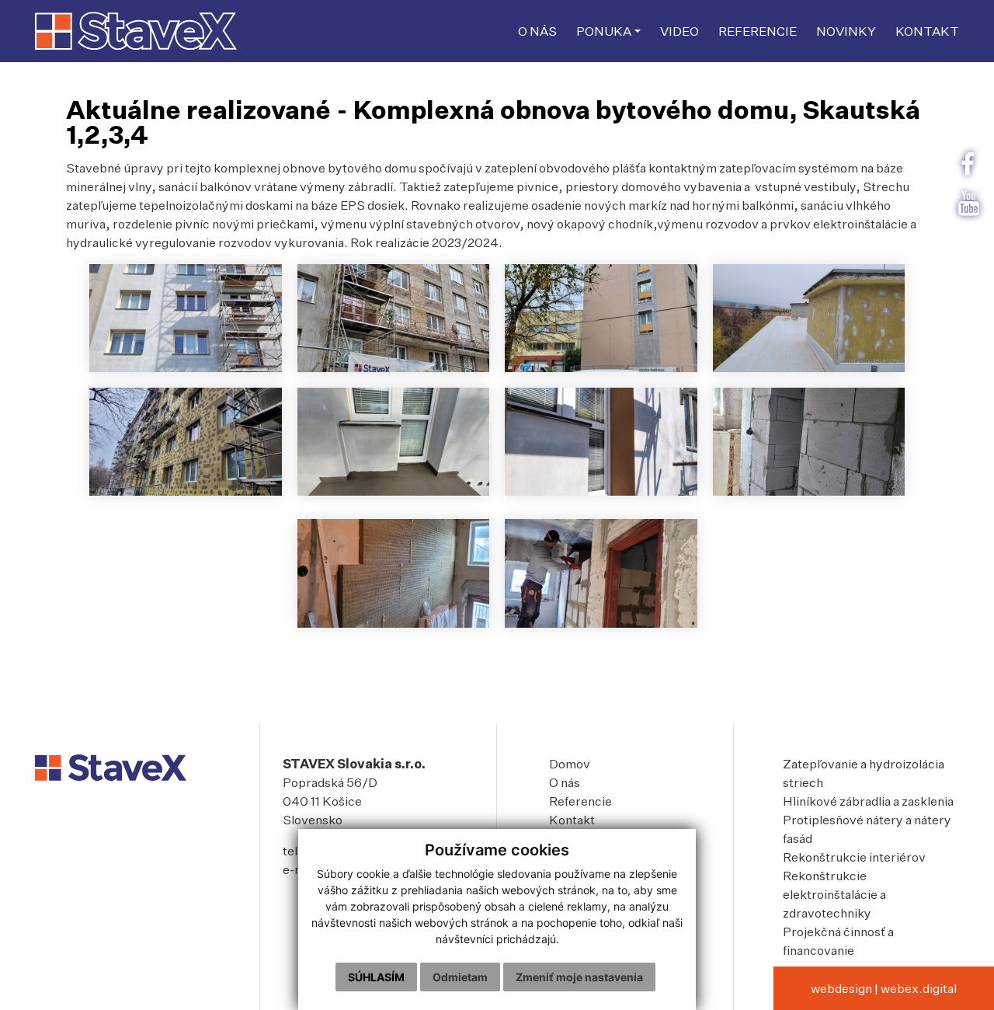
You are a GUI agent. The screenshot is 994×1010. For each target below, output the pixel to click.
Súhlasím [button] (376, 977)
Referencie (580, 801)
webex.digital (919, 988)
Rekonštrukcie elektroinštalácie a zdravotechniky (834, 894)
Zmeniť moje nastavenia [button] (579, 977)
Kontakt (572, 819)
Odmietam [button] (460, 977)
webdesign (841, 988)
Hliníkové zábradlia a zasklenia (868, 801)
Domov (569, 763)
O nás (564, 782)
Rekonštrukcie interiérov (854, 857)
